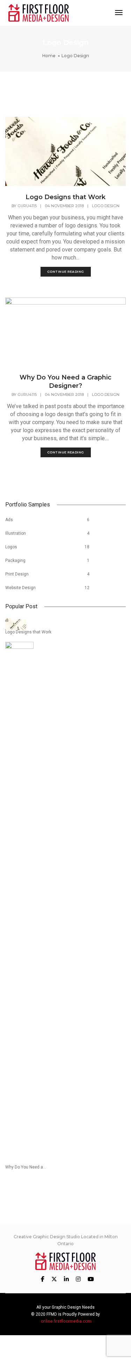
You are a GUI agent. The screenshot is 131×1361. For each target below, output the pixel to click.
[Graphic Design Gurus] (38, 12)
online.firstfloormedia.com (66, 1321)
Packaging (15, 560)
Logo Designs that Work (65, 197)
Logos (11, 546)
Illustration (15, 533)
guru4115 (27, 205)
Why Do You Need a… (25, 1167)
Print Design (17, 574)
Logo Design (105, 205)
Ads (9, 519)
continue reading (65, 271)
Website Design (20, 587)
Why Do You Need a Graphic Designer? (65, 382)
